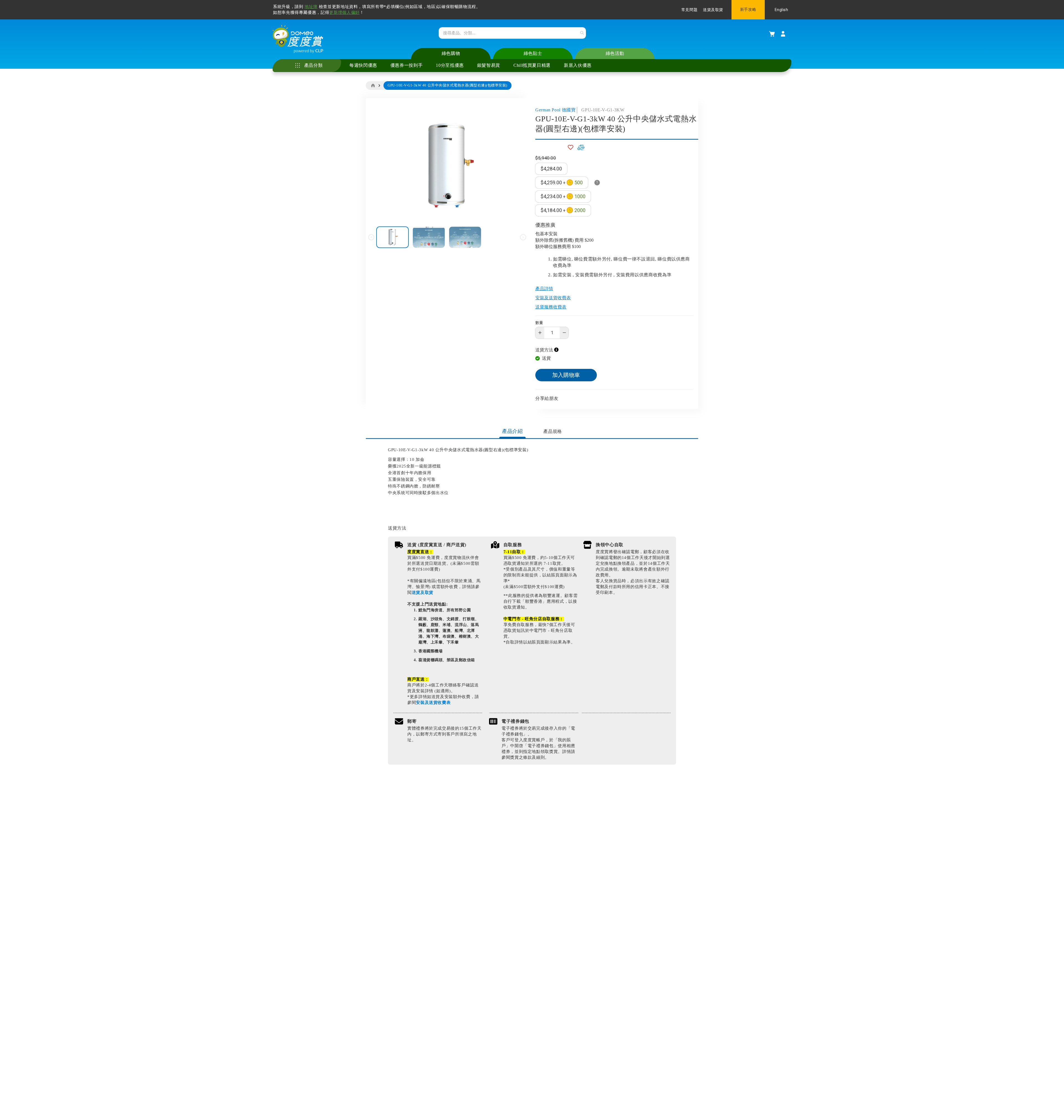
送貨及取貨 (713, 10)
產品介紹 (512, 431)
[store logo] (298, 39)
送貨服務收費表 (550, 307)
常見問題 (689, 10)
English (781, 9)
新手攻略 (748, 9)
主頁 (372, 85)
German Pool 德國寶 (555, 110)
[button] (431, 237)
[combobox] (512, 33)
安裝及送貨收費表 (553, 297)
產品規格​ (552, 431)
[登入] (783, 34)
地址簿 (311, 6)
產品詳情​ (544, 288)
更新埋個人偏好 (344, 12)
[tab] (512, 432)
